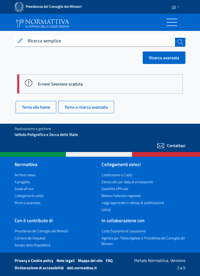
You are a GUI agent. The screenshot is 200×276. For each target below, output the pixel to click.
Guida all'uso (24, 188)
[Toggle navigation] (172, 22)
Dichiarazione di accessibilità (40, 268)
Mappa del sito (90, 261)
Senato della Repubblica (32, 245)
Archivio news (25, 175)
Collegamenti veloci (29, 195)
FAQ (109, 261)
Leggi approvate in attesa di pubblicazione (133, 202)
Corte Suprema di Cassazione (124, 231)
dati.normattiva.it (82, 268)
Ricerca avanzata (164, 58)
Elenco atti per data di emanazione (127, 182)
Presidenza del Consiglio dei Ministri (41, 231)
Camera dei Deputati (30, 238)
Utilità (106, 209)
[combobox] (100, 41)
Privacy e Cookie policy (34, 261)
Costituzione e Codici (117, 175)
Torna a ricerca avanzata (86, 107)
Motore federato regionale (121, 195)
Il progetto (22, 182)
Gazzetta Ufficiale (115, 188)
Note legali (66, 261)
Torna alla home (36, 107)
